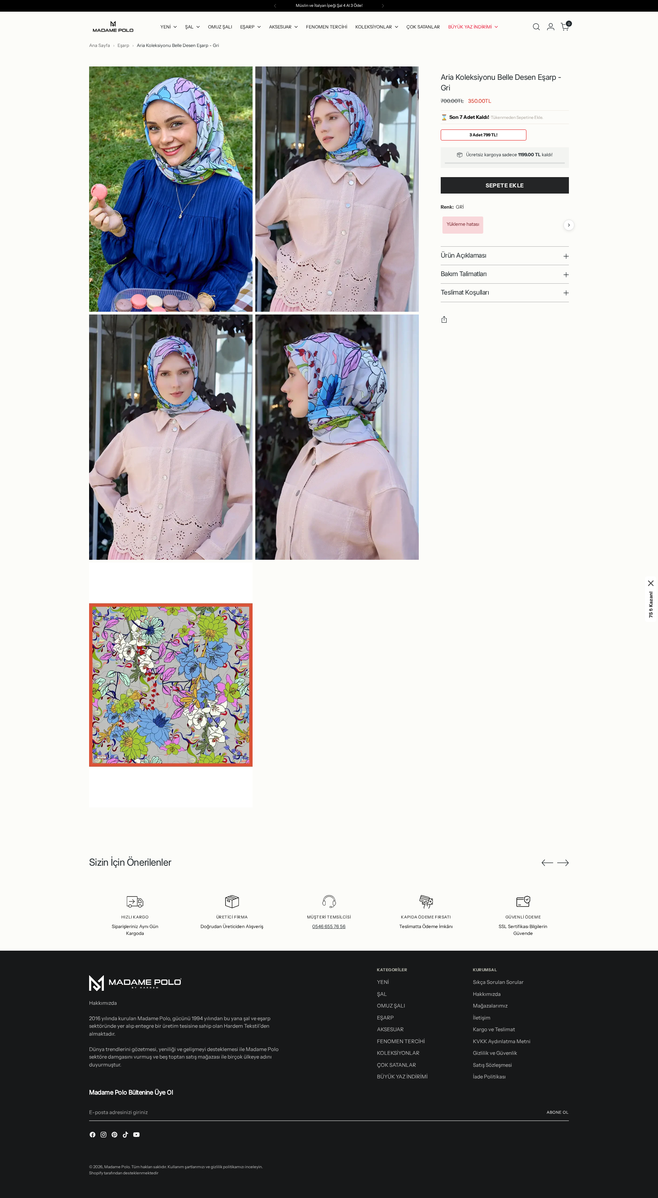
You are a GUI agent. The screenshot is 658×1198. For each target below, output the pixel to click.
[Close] (651, 583)
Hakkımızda (487, 994)
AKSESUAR (390, 1029)
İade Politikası (489, 1076)
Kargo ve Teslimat (494, 1029)
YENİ (383, 982)
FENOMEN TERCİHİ (401, 1041)
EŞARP (385, 1017)
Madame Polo (117, 1166)
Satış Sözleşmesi (492, 1065)
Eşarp (124, 45)
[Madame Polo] (113, 26)
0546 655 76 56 (328, 926)
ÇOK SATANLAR (396, 1065)
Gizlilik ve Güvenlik (495, 1053)
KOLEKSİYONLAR (398, 1053)
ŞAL (382, 994)
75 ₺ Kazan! (651, 604)
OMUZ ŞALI (391, 1005)
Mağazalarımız (490, 1005)
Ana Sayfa (99, 45)
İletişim (481, 1017)
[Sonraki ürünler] (568, 225)
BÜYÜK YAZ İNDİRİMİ (402, 1076)
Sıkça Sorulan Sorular (498, 982)
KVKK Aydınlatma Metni (502, 1041)
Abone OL (558, 1112)
